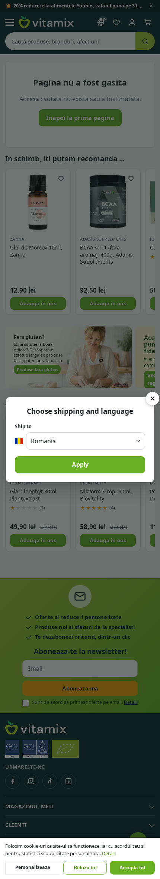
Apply (80, 464)
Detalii (109, 853)
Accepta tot (132, 867)
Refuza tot (85, 867)
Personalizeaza (32, 867)
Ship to (23, 426)
